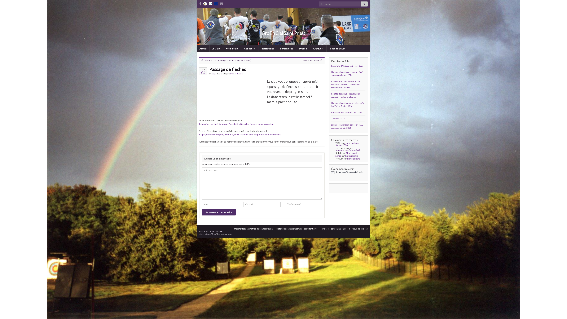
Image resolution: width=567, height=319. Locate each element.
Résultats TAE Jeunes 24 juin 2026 (347, 66)
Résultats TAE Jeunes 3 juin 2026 (346, 112)
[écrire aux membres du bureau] (221, 3)
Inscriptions (267, 48)
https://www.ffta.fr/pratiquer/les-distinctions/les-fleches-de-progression (236, 123)
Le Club (216, 48)
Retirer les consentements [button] (333, 228)
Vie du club (232, 48)
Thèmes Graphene (223, 234)
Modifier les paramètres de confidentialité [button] (253, 228)
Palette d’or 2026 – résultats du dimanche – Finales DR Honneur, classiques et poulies (346, 84)
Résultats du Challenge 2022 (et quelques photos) (228, 60)
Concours (249, 48)
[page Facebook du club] (200, 3)
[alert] (348, 172)
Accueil (203, 48)
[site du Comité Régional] (210, 3)
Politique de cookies (358, 228)
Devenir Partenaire (310, 60)
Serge (214, 74)
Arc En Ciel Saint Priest (283, 33)
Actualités (239, 74)
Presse (303, 48)
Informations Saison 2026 (347, 144)
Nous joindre (352, 153)
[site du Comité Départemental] (205, 3)
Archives (318, 48)
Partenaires (287, 48)
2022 (232, 74)
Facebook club (337, 48)
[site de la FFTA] (216, 3)
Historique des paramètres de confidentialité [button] (296, 228)
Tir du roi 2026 (338, 118)
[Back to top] (560, 312)
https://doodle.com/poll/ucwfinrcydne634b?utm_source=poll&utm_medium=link (240, 134)
